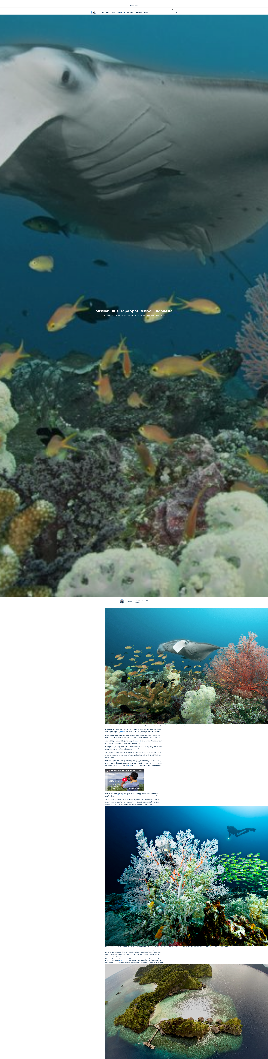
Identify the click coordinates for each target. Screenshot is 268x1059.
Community (130, 12)
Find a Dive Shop (151, 9)
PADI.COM (93, 9)
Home (102, 12)
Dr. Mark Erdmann (136, 741)
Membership (128, 9)
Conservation (112, 9)
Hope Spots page (123, 960)
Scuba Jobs (139, 12)
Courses (99, 9)
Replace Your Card (160, 9)
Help (167, 9)
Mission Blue (122, 731)
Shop (123, 9)
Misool (129, 765)
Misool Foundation (119, 795)
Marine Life (147, 12)
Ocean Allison (129, 601)
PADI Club (105, 9)
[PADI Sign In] (177, 13)
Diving (107, 12)
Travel (118, 9)
